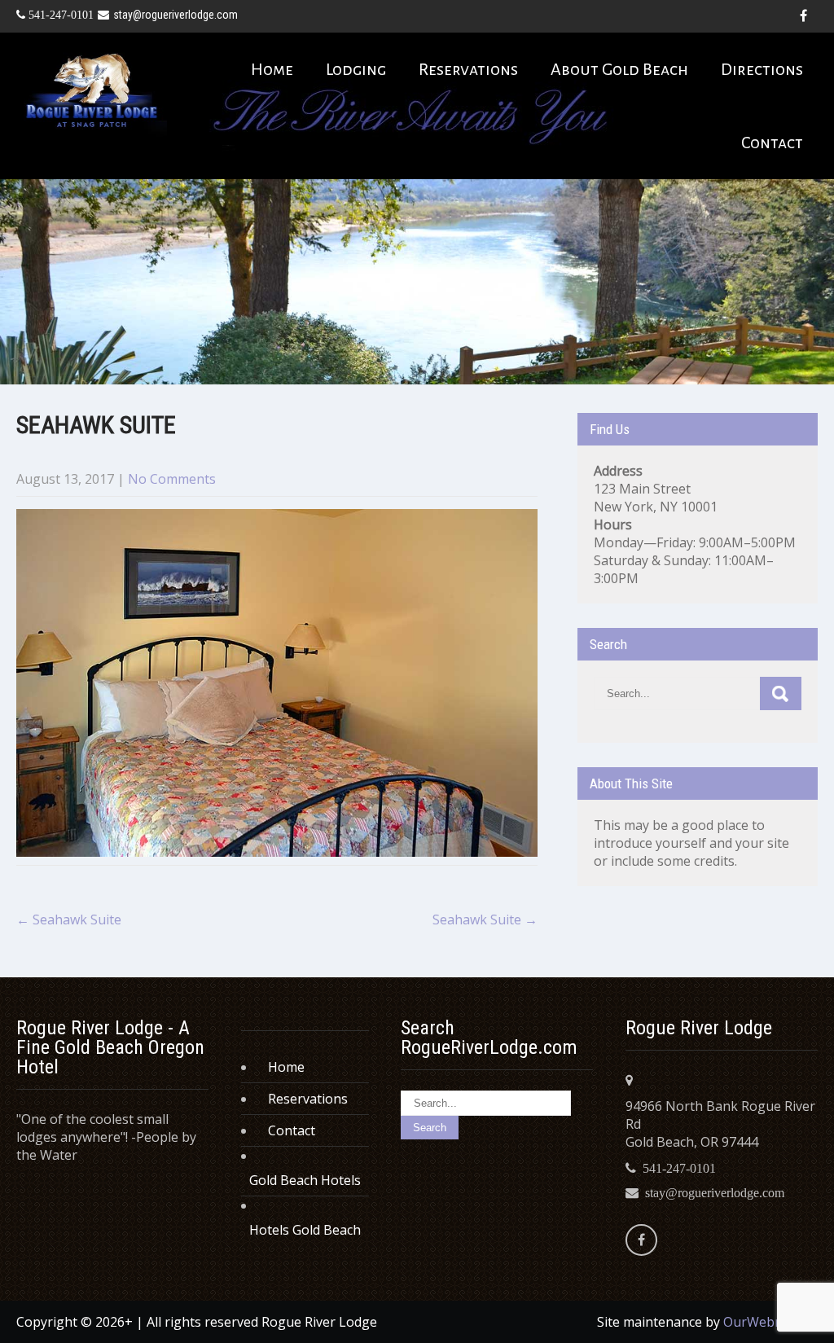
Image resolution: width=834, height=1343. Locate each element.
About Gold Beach (619, 69)
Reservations (468, 69)
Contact (772, 142)
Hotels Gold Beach (305, 1230)
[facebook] (803, 16)
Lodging (356, 69)
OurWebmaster (770, 1322)
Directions (762, 69)
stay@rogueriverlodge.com (175, 14)
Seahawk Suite (68, 919)
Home (272, 69)
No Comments (172, 479)
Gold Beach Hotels (305, 1180)
